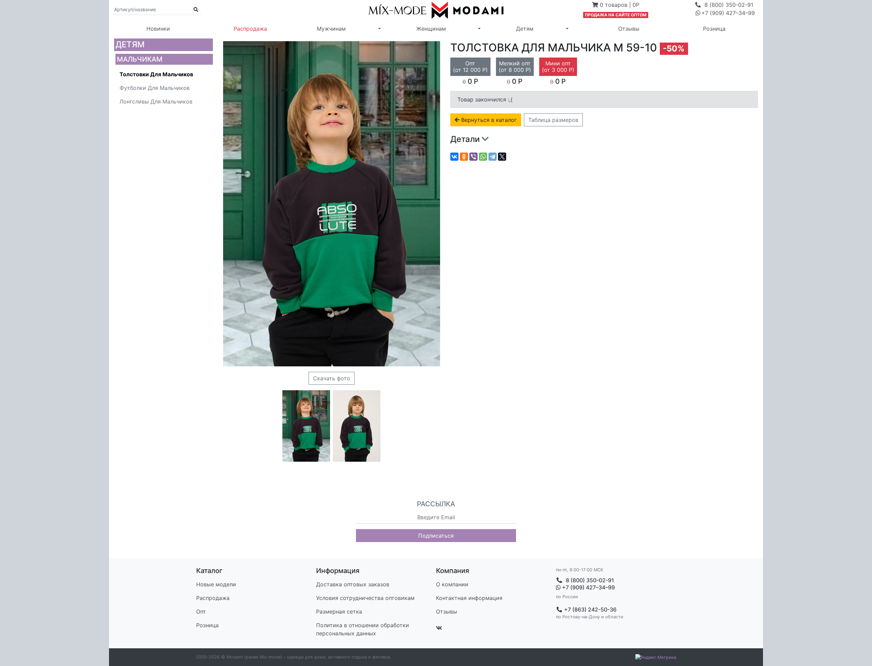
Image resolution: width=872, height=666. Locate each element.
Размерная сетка (339, 611)
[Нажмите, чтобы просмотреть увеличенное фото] (306, 426)
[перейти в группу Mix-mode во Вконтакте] (439, 628)
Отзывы (628, 28)
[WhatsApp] (483, 157)
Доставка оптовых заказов (352, 584)
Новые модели (216, 584)
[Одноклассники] (464, 157)
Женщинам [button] (431, 28)
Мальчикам (139, 59)
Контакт (469, 597)
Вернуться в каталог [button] (488, 119)
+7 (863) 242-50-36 (590, 609)
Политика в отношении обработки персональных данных (362, 629)
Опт (201, 611)
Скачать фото (331, 378)
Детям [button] (524, 28)
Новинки (158, 28)
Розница (714, 28)
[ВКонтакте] (454, 157)
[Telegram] (492, 157)
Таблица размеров (553, 119)
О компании (452, 584)
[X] (502, 157)
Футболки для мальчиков (155, 87)
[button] (616, 5)
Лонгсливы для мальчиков (156, 101)
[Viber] (473, 157)
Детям (130, 44)
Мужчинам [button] (331, 28)
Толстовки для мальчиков (156, 74)
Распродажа (250, 28)
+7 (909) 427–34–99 (588, 587)
